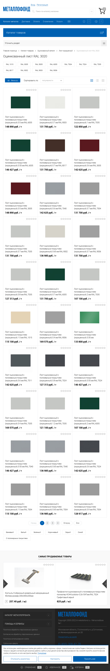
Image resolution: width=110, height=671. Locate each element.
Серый (68, 532)
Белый (23, 532)
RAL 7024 (82, 64)
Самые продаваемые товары (55, 556)
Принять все (89, 659)
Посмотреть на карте (67, 637)
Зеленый (37, 532)
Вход (33, 5)
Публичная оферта (10, 643)
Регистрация (42, 5)
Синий (80, 532)
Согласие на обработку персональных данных (21, 634)
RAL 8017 (9, 70)
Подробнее (42, 653)
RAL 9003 (39, 70)
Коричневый (53, 532)
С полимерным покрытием (17, 538)
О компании (48, 21)
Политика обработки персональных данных (20, 630)
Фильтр (14, 80)
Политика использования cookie (16, 639)
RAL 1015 (9, 64)
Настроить (55, 659)
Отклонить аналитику (20, 659)
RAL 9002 (24, 70)
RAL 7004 (68, 64)
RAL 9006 (53, 70)
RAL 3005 (24, 64)
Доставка (26, 21)
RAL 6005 (53, 64)
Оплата (36, 21)
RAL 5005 (39, 64)
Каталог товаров (15, 32)
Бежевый (10, 532)
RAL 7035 (97, 64)
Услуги (59, 21)
